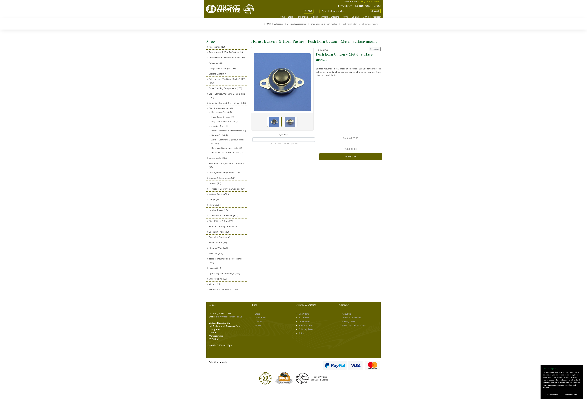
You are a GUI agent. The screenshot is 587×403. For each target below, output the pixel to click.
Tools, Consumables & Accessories (225, 260)
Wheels (215, 284)
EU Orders (304, 317)
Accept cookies (552, 394)
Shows (258, 325)
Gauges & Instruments (222, 178)
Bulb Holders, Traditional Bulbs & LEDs (227, 81)
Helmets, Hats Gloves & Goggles (227, 189)
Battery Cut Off (219, 135)
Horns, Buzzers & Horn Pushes (227, 152)
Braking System (218, 74)
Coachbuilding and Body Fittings (227, 103)
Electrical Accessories (222, 108)
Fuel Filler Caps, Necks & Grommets (226, 165)
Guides (314, 17)
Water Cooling (218, 279)
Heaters (215, 183)
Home (282, 17)
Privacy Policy (348, 321)
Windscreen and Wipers (223, 289)
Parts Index (302, 17)
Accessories (217, 47)
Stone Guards (218, 242)
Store (290, 17)
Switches (216, 253)
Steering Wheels (219, 248)
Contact (355, 17)
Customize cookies (570, 394)
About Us (346, 314)
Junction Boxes (219, 126)
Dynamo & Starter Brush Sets (226, 148)
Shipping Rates (306, 329)
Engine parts (219, 158)
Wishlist (375, 49)
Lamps (215, 199)
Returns (302, 333)
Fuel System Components (224, 172)
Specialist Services (219, 237)
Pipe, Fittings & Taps (221, 221)
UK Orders (304, 314)
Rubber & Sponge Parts (223, 226)
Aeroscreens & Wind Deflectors (226, 52)
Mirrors (215, 205)
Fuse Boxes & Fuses (222, 117)
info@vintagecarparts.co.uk (229, 316)
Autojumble (216, 63)
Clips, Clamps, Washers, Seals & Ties (227, 96)
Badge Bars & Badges (222, 68)
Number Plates (218, 210)
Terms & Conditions (351, 317)
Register (377, 17)
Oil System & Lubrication (223, 215)
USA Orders (304, 321)
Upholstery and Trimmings (224, 273)
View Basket (350, 1)
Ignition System (219, 194)
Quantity (283, 134)
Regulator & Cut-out (221, 112)
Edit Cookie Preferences (353, 325)
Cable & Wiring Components (225, 88)
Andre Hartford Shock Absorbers (227, 57)
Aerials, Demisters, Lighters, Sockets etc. (228, 141)
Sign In (366, 17)
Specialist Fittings (219, 232)
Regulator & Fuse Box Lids (224, 121)
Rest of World (305, 325)
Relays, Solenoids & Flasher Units (228, 131)
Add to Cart (350, 156)
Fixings (215, 268)
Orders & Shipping (330, 17)
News (345, 17)
